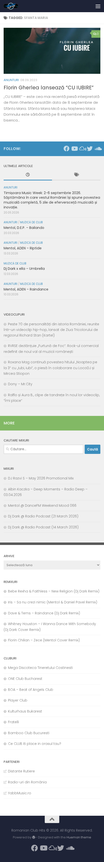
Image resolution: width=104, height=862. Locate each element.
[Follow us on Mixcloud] (82, 148)
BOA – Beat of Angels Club (30, 689)
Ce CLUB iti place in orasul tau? (34, 743)
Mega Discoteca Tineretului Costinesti (40, 667)
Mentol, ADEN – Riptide (23, 248)
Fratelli (13, 722)
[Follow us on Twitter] (90, 148)
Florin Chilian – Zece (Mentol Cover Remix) (44, 640)
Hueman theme (79, 837)
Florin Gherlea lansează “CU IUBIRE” (49, 87)
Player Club (17, 700)
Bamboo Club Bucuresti (28, 733)
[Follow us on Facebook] (66, 148)
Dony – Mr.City (20, 384)
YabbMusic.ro (19, 793)
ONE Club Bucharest (25, 678)
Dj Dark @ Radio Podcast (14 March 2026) (43, 527)
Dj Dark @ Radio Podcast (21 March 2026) (43, 516)
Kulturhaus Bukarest (25, 711)
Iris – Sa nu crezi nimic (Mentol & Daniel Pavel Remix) (52, 602)
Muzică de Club (31, 222)
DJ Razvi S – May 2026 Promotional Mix (41, 478)
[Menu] (98, 6)
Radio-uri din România (27, 782)
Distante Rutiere (21, 771)
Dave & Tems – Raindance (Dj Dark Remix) (44, 613)
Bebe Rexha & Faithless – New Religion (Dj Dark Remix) (53, 591)
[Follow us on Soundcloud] (97, 148)
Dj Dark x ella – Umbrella (24, 268)
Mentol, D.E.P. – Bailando (24, 227)
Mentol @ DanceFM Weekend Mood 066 (42, 505)
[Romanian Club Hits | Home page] (13, 6)
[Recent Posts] (28, 175)
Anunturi (11, 80)
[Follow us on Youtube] (74, 148)
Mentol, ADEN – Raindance (26, 289)
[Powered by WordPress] (33, 837)
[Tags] (76, 175)
